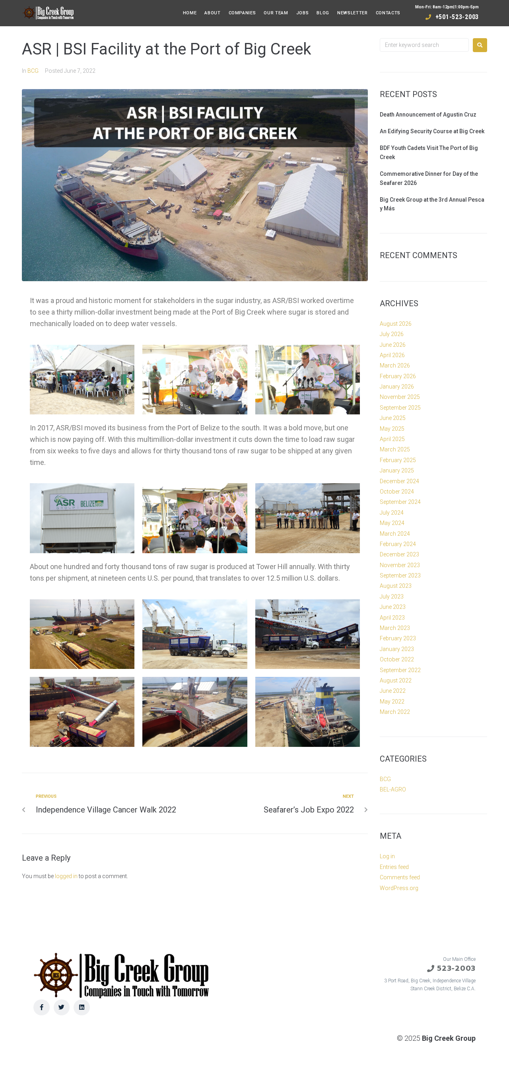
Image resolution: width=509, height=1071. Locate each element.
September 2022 (400, 670)
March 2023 (395, 628)
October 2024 (397, 491)
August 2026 (396, 324)
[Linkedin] (82, 1007)
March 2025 (395, 449)
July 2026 (392, 334)
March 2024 (395, 534)
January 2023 (397, 649)
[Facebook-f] (41, 1007)
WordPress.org (399, 888)
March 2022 (395, 712)
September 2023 (400, 575)
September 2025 (400, 407)
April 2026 (392, 355)
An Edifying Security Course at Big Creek (432, 131)
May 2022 (392, 701)
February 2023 (398, 638)
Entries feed (394, 867)
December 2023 (399, 554)
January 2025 (397, 470)
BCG (33, 71)
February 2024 (398, 544)
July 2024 (392, 512)
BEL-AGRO (393, 789)
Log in (387, 856)
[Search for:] (424, 45)
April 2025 (392, 439)
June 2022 (393, 691)
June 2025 (393, 418)
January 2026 (397, 386)
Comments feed (400, 877)
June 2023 (393, 607)
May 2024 (392, 523)
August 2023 (396, 586)
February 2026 (398, 376)
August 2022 (396, 680)
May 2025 (392, 429)
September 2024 (400, 502)
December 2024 (399, 481)
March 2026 (395, 365)
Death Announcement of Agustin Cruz (428, 114)
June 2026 (393, 345)
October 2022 (397, 659)
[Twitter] (62, 1007)
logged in (66, 876)
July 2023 (392, 596)
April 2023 (392, 617)
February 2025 (398, 460)
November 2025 (400, 397)
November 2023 (400, 565)
